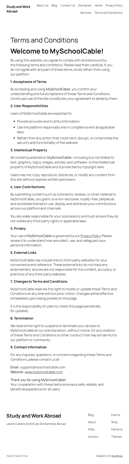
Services (85, 13)
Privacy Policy (114, 5)
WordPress (117, 455)
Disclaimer (85, 5)
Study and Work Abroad (33, 415)
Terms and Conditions (109, 13)
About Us (42, 5)
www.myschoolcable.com (44, 372)
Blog (54, 5)
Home (98, 5)
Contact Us (67, 5)
